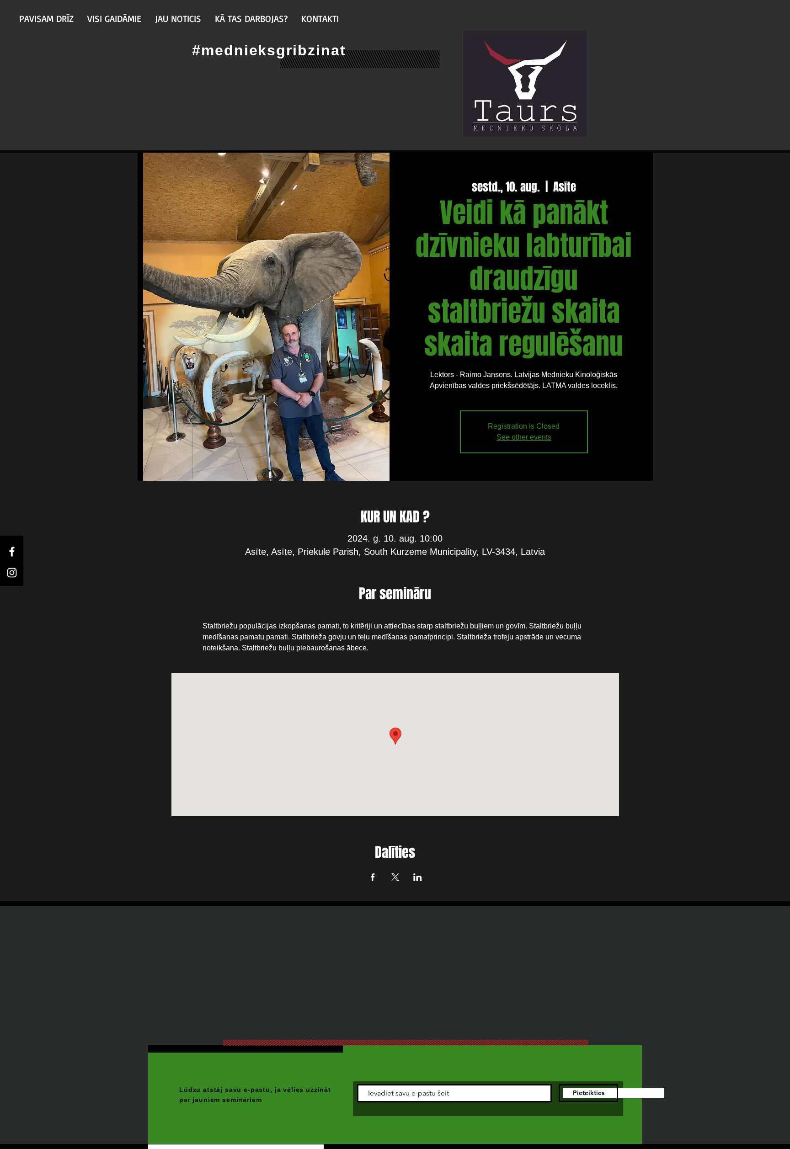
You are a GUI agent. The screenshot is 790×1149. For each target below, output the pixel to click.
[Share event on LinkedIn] (417, 877)
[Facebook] (11, 551)
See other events (523, 437)
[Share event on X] (395, 877)
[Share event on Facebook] (372, 877)
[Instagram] (11, 572)
